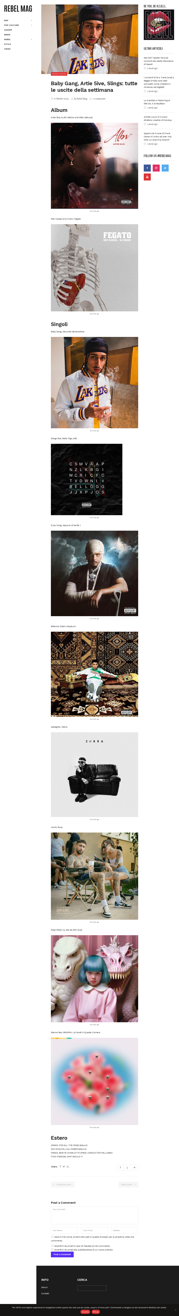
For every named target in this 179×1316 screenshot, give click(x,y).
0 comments (99, 98)
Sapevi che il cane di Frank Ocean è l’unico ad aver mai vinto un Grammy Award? (157, 136)
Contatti (45, 1293)
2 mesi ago (152, 68)
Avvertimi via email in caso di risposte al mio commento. (82, 1246)
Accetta (85, 1312)
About (44, 1287)
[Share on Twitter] (64, 1166)
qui (98, 211)
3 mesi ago (152, 91)
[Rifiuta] (175, 1310)
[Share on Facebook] (60, 1166)
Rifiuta (96, 1312)
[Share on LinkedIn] (68, 1166)
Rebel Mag (82, 98)
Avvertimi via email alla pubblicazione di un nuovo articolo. (83, 1249)
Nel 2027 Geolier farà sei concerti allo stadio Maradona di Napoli (158, 61)
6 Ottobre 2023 (61, 98)
